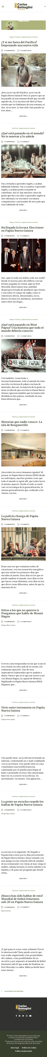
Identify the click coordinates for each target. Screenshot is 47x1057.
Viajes (11, 37)
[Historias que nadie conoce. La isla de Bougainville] (23, 449)
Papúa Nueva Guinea (30, 37)
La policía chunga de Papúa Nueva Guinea (19, 518)
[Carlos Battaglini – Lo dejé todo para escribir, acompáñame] (23, 6)
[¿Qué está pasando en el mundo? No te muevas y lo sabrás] (23, 161)
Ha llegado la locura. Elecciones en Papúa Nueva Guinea (22, 229)
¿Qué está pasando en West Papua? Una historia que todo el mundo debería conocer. (22, 328)
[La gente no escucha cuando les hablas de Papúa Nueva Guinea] (23, 829)
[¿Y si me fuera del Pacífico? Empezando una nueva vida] (23, 70)
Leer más (22, 116)
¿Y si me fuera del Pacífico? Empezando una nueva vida (19, 44)
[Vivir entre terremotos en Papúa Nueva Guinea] (23, 735)
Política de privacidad (23, 1051)
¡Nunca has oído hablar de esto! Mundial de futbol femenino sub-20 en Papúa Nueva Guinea (22, 899)
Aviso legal (15, 1048)
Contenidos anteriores (13, 991)
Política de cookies (29, 1048)
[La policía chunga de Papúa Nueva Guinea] (23, 544)
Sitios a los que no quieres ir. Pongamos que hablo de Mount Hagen (22, 613)
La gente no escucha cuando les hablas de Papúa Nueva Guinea (22, 803)
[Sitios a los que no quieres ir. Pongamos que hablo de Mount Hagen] (23, 641)
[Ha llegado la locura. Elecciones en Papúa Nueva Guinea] (23, 255)
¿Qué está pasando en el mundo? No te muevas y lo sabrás (22, 135)
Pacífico (18, 37)
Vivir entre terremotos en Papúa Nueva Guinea (23, 709)
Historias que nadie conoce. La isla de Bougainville (21, 423)
